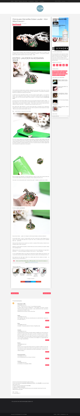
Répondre (47, 312)
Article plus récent (15, 293)
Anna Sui (58, 75)
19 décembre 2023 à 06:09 (22, 324)
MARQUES (36, 1)
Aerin (59, 72)
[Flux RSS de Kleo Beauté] (60, 1)
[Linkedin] (54, 65)
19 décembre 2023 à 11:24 (22, 344)
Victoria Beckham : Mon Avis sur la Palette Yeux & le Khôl (63, 93)
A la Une (14, 24)
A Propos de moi (31, 1)
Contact (16, 1)
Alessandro (54, 73)
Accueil (12, 1)
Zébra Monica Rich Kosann (33, 262)
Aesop (62, 72)
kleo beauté (18, 414)
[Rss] (67, 65)
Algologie (61, 73)
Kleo (14, 23)
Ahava (65, 72)
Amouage (65, 73)
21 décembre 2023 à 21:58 (22, 362)
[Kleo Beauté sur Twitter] (56, 1)
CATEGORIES (42, 1)
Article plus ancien (47, 293)
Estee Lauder (18, 24)
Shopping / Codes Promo (23, 1)
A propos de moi (63, 414)
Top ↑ (67, 414)
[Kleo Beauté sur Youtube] (58, 1)
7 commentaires (23, 23)
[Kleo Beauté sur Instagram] (55, 1)
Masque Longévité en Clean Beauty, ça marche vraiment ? (63, 80)
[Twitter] (57, 65)
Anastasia (54, 75)
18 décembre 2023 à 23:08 (22, 316)
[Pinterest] (63, 65)
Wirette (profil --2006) (21, 303)
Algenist (58, 73)
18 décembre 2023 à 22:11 (22, 305)
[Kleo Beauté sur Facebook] (57, 1)
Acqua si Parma (55, 72)
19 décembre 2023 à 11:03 (22, 331)
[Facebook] (60, 65)
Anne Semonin (62, 75)
